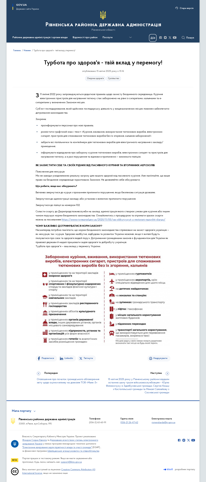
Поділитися (48, 358)
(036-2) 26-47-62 (129, 422)
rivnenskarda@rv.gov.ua (163, 422)
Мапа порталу (21, 411)
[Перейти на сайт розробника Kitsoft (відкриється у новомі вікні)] (168, 469)
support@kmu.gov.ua (71, 462)
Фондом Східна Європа (34, 440)
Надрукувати (160, 358)
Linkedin (69, 358)
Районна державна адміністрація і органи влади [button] (40, 37)
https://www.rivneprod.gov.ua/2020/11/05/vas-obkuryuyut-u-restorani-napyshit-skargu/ (113, 219)
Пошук (190, 38)
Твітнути (88, 358)
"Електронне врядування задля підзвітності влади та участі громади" (57, 447)
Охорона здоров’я (95, 78)
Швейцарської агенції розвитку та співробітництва (73, 451)
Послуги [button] (108, 37)
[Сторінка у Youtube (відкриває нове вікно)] (174, 37)
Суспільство (113, 78)
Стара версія (186, 8)
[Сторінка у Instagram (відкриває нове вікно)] (165, 37)
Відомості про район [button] (85, 37)
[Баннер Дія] (153, 38)
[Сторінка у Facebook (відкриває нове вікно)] (160, 37)
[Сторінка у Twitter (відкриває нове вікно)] (170, 37)
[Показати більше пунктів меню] (130, 37)
